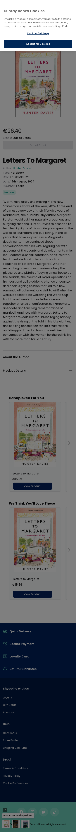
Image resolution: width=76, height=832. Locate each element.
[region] (38, 25)
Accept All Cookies (38, 44)
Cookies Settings (38, 33)
